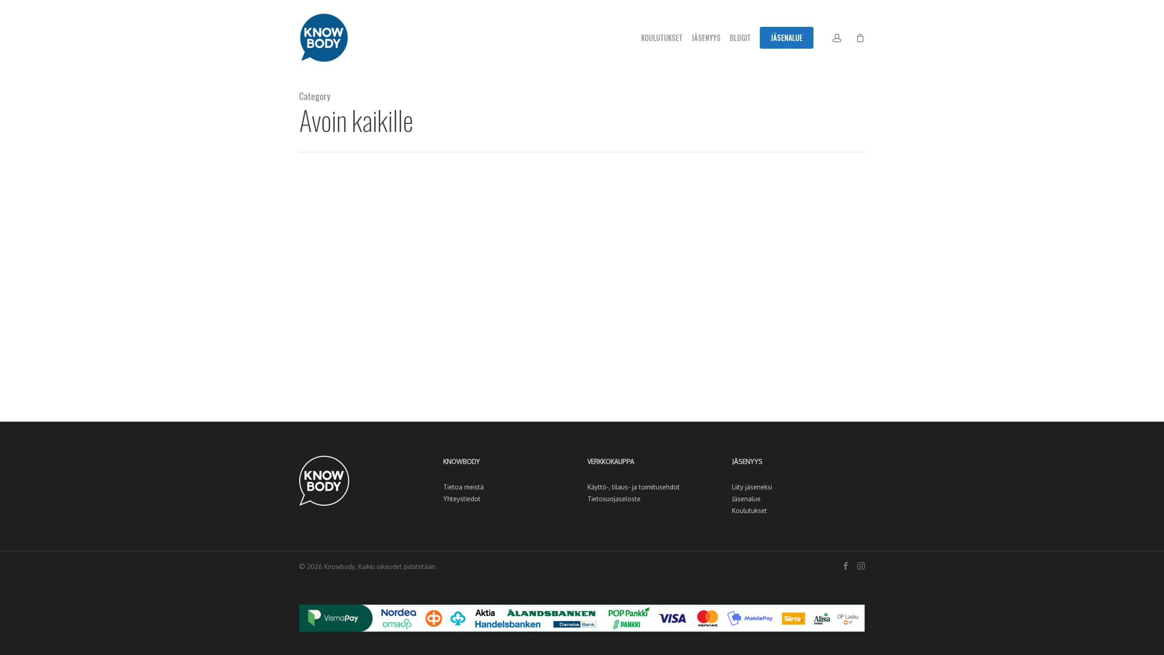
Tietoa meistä (463, 487)
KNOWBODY (461, 461)
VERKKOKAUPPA (610, 461)
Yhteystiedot (462, 499)
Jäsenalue (746, 499)
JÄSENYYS (747, 461)
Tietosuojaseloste (614, 499)
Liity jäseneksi (752, 487)
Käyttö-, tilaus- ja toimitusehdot (633, 487)
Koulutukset (749, 510)
